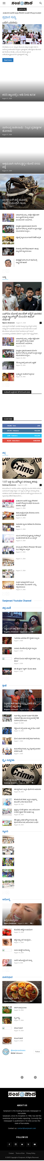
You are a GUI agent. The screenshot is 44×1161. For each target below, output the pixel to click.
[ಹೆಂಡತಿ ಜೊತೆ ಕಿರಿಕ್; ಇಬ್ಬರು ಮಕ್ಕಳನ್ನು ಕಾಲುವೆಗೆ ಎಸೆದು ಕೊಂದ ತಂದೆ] (7, 801)
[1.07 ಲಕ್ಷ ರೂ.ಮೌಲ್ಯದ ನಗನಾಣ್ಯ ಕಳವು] (22, 468)
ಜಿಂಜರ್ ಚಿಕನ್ (18, 1038)
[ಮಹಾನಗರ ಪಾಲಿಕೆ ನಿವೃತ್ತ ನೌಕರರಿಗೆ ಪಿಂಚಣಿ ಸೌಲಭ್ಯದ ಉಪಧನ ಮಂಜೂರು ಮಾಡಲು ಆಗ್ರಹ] (8, 504)
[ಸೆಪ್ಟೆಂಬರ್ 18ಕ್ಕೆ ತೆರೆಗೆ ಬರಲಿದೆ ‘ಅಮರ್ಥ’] (22, 623)
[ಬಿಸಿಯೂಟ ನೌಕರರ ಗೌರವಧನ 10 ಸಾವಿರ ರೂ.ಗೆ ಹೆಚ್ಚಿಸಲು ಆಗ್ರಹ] (8, 550)
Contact (11, 1153)
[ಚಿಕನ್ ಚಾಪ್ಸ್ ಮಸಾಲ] (7, 1010)
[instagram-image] (8, 1063)
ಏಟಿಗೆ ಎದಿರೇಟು (9, 22)
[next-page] (7, 270)
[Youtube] (34, 1144)
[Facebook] (9, 1144)
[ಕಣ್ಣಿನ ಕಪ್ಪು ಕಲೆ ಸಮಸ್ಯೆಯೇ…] (7, 942)
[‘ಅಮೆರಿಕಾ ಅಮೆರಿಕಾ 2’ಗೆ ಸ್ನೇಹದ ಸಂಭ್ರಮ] (7, 640)
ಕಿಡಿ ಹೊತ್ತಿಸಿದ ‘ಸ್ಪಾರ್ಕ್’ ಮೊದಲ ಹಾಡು (25, 669)
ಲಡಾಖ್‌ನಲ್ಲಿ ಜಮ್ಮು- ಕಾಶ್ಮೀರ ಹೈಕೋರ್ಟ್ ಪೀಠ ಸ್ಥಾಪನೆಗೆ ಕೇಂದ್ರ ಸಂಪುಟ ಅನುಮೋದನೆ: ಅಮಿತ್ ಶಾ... (27, 217)
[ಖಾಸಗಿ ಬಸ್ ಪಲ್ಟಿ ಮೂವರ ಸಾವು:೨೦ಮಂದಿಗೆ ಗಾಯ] (22, 192)
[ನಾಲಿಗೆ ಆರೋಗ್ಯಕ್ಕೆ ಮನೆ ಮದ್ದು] (7, 962)
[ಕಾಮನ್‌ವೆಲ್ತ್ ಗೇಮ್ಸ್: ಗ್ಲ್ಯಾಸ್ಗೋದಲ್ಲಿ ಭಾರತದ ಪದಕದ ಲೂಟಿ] (7, 751)
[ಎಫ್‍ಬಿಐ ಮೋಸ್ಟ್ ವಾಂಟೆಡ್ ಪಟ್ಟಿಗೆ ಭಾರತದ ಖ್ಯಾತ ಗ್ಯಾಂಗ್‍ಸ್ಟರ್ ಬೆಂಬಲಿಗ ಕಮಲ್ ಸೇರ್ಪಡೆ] (22, 296)
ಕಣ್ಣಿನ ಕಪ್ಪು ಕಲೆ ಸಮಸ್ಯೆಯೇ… (23, 940)
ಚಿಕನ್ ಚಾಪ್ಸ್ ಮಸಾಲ (20, 1008)
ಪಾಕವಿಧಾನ (7, 977)
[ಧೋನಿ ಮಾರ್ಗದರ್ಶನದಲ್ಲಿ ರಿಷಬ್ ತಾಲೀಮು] (7, 740)
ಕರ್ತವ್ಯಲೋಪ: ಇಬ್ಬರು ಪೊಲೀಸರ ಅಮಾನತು (27, 789)
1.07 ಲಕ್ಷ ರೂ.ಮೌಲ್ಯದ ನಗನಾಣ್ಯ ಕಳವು (19, 481)
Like (38, 426)
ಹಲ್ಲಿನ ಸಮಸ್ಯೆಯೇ (11, 920)
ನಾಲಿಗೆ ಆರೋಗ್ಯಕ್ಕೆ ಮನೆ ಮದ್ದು (23, 960)
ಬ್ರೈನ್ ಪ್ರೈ (17, 1018)
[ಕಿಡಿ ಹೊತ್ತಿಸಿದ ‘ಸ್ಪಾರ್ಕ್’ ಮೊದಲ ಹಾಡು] (7, 671)
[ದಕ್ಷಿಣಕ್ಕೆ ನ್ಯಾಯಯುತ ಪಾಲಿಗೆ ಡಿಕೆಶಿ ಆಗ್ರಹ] (8, 240)
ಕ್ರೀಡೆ (4, 685)
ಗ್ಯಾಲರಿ (5, 831)
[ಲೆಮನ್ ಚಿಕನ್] (7, 1030)
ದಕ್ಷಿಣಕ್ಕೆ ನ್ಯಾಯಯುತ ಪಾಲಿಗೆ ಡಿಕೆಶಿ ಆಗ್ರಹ (28, 237)
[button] (4, 3)
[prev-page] (3, 270)
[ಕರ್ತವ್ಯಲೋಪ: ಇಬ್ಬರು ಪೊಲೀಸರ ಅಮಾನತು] (7, 791)
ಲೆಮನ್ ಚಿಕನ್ (18, 1028)
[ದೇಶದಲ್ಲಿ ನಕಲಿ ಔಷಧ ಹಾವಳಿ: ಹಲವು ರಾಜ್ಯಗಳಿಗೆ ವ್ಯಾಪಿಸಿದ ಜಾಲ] (8, 251)
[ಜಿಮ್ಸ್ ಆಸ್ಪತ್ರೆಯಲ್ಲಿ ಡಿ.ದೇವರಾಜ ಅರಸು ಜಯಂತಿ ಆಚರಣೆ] (8, 516)
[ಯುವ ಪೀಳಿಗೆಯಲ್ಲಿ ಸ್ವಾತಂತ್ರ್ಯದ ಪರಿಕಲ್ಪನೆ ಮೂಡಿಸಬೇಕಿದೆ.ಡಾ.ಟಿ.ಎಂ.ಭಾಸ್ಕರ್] (8, 538)
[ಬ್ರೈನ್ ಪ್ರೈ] (7, 1020)
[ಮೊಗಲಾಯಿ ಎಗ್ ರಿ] (22, 992)
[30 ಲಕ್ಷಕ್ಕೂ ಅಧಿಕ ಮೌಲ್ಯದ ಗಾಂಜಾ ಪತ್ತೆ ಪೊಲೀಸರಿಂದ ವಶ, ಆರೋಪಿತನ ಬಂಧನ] (7, 822)
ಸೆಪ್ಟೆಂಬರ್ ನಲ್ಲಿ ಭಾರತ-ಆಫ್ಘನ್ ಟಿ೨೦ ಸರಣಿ (27, 728)
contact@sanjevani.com (26, 1128)
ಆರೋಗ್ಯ (6, 899)
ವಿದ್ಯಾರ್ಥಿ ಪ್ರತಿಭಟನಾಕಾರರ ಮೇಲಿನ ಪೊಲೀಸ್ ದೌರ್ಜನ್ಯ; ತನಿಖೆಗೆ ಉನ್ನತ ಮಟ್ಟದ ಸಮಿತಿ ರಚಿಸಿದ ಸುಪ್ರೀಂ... (29, 228)
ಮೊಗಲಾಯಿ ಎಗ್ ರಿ (11, 998)
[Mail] (22, 1144)
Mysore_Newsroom (8, 323)
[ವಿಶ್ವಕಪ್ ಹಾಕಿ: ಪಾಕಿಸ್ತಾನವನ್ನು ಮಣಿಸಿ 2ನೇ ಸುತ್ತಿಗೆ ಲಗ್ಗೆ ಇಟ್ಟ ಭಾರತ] (22, 700)
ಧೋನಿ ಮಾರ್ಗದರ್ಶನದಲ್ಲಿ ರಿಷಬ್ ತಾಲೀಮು (27, 738)
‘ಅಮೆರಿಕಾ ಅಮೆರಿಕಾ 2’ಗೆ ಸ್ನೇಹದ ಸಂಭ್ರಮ (26, 638)
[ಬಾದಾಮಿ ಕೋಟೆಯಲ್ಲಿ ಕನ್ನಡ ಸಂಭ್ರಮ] (7, 650)
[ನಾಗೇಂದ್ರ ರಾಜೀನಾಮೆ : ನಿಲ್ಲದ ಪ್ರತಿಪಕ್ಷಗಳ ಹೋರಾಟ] (22, 120)
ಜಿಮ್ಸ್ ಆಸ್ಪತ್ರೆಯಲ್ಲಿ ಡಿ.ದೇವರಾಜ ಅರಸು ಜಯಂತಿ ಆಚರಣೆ (22, 13)
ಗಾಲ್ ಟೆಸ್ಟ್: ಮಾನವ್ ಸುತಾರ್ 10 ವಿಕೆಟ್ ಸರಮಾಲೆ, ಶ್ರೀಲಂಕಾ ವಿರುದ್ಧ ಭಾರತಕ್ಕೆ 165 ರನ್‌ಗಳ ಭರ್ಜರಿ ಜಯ (26, 718)
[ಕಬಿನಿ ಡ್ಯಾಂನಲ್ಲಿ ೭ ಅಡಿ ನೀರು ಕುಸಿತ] (22, 83)
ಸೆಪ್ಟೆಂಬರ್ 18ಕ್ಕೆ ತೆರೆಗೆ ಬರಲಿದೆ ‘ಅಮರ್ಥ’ (19, 628)
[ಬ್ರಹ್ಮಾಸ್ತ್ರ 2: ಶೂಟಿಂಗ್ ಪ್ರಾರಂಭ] (8, 377)
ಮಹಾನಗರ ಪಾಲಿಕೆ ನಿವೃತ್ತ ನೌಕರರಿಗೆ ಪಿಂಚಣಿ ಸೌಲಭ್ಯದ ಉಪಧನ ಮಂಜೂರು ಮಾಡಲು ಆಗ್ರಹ (27, 503)
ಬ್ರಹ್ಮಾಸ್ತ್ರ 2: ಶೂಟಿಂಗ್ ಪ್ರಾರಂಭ (25, 374)
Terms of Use (20, 1153)
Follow (37, 431)
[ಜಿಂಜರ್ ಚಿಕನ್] (7, 1040)
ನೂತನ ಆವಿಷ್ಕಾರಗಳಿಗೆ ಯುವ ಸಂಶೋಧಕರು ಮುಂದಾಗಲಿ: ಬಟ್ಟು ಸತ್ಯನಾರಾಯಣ (26, 584)
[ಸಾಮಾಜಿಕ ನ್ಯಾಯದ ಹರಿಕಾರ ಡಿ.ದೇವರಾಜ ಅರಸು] (8, 527)
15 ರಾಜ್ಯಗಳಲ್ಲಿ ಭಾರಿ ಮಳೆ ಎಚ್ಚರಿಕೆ (26, 363)
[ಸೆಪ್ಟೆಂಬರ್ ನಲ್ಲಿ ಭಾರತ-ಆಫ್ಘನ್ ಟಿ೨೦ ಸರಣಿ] (7, 730)
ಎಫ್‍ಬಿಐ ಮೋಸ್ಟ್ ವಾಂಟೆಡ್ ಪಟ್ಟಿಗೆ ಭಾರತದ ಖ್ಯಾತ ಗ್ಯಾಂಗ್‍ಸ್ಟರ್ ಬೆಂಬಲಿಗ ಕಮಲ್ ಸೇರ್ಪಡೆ (22, 316)
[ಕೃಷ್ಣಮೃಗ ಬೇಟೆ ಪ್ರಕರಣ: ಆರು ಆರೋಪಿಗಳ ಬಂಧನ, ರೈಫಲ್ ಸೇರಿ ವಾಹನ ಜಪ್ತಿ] (7, 812)
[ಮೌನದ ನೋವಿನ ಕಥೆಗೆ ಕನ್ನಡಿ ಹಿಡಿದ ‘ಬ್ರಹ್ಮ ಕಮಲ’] (7, 660)
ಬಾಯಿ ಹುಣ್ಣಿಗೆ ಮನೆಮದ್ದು (22, 950)
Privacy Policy (30, 1153)
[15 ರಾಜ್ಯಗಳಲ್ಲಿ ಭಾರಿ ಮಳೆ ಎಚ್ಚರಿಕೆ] (8, 365)
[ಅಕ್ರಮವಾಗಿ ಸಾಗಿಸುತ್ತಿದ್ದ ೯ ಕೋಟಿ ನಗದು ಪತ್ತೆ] (22, 156)
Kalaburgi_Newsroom (9, 485)
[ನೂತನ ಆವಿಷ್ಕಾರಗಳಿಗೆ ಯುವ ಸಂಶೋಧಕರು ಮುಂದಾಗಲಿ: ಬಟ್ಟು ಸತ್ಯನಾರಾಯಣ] (8, 585)
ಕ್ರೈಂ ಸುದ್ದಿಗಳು (8, 760)
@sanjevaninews (18, 1050)
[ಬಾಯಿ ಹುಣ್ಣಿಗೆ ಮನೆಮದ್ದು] (7, 952)
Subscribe (36, 440)
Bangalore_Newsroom (11, 632)
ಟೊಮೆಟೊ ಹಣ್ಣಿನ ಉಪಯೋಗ (23, 930)
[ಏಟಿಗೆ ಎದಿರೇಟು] (22, 34)
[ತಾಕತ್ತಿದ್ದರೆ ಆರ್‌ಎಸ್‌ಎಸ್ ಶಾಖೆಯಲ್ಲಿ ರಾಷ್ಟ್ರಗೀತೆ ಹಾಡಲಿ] (8, 263)
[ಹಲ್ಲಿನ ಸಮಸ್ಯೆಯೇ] (22, 914)
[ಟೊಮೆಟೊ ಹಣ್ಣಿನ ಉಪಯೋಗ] (7, 932)
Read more (8, 60)
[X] (28, 1144)
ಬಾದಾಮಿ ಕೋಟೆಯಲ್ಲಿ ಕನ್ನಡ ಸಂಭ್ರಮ (25, 648)
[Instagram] (15, 1144)
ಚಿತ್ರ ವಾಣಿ (6, 608)
